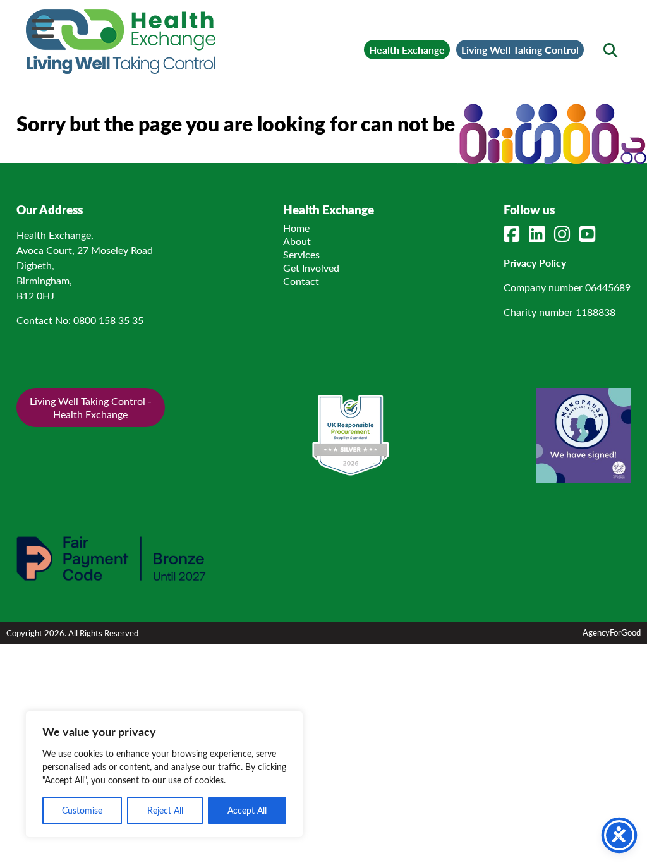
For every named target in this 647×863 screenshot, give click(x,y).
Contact (301, 280)
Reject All (165, 810)
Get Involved (311, 267)
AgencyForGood (612, 632)
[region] (164, 774)
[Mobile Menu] (43, 28)
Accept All (247, 810)
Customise (82, 810)
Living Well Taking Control (520, 49)
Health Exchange (407, 49)
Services (301, 254)
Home (296, 227)
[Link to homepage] (120, 41)
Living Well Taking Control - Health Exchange (91, 407)
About (297, 241)
